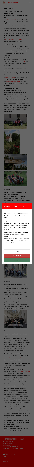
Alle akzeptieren (17, 260)
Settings (17, 251)
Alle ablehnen (17, 255)
